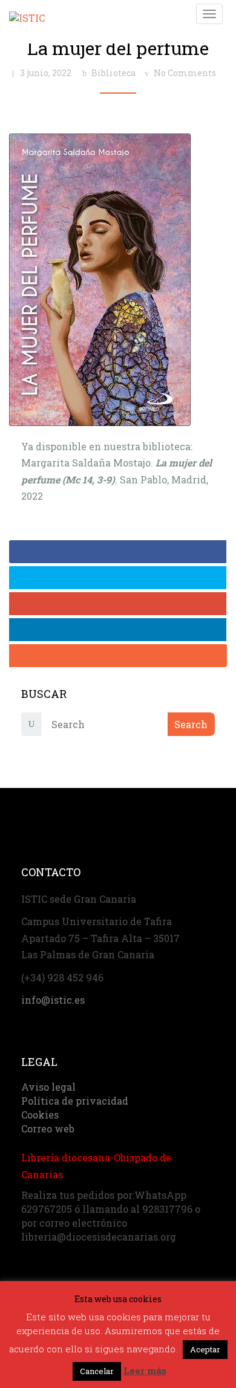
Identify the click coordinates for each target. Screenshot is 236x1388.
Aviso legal (48, 1086)
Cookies (40, 1114)
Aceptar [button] (205, 1349)
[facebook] (118, 551)
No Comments (185, 73)
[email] (118, 655)
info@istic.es (53, 999)
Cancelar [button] (97, 1371)
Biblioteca (113, 73)
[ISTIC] (27, 13)
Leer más (144, 1370)
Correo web (47, 1128)
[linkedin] (118, 629)
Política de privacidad (74, 1100)
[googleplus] (118, 603)
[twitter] (118, 577)
